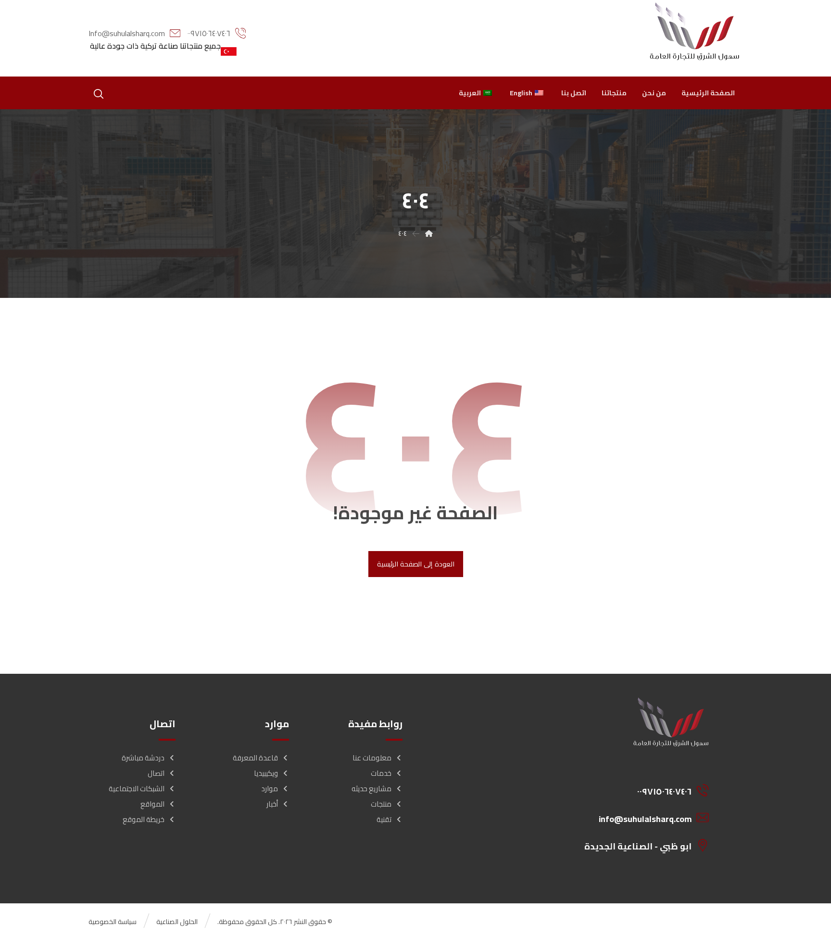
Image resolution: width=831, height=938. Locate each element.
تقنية (384, 819)
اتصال (156, 773)
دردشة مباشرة (143, 758)
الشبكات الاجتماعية (136, 789)
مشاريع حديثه (371, 789)
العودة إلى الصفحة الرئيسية (415, 564)
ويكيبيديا (266, 773)
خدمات (381, 773)
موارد (269, 789)
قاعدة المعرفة (255, 758)
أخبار (272, 804)
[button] (98, 94)
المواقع (152, 804)
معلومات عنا (372, 758)
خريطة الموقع (143, 819)
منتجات (381, 804)
